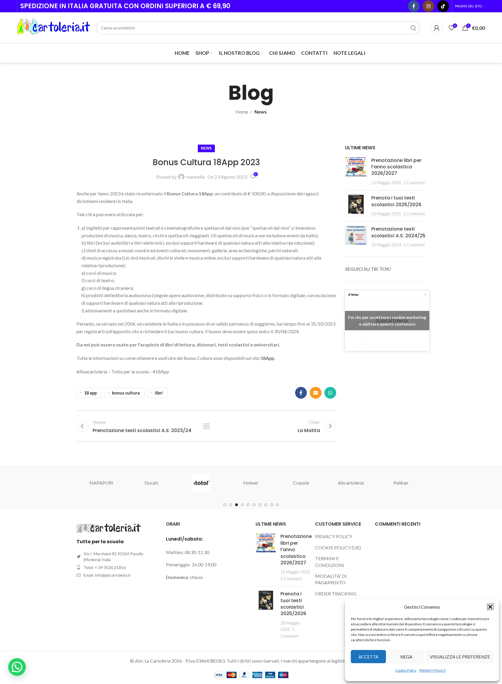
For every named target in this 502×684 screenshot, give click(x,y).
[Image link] (108, 527)
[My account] (437, 28)
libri (159, 392)
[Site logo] (53, 27)
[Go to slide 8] (265, 504)
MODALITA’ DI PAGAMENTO (331, 579)
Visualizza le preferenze (460, 656)
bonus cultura (126, 392)
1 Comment (414, 182)
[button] (490, 607)
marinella (195, 177)
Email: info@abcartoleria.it (107, 575)
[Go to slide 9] (271, 504)
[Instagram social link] (428, 6)
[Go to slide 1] (224, 504)
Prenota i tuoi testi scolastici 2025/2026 (396, 201)
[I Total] (201, 482)
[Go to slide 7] (259, 504)
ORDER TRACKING (335, 593)
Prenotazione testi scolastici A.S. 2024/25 (398, 232)
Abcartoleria (351, 482)
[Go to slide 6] (254, 504)
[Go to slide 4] (242, 504)
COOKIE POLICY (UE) (338, 547)
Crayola (301, 482)
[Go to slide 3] (236, 504)
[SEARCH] (413, 28)
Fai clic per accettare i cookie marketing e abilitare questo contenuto (387, 320)
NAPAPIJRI (101, 482)
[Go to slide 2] (230, 504)
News (260, 111)
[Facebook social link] (414, 6)
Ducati (151, 482)
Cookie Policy (405, 670)
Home (241, 111)
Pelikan (400, 482)
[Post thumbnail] (356, 171)
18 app (90, 392)
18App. (268, 358)
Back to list (206, 426)
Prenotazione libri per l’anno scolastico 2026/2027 (396, 167)
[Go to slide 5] (248, 504)
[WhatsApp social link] (330, 393)
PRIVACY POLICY (432, 670)
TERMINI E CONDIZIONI (329, 562)
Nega (406, 656)
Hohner (250, 482)
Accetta (368, 656)
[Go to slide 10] (277, 504)
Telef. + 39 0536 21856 (105, 567)
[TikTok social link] (443, 6)
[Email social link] (315, 393)
